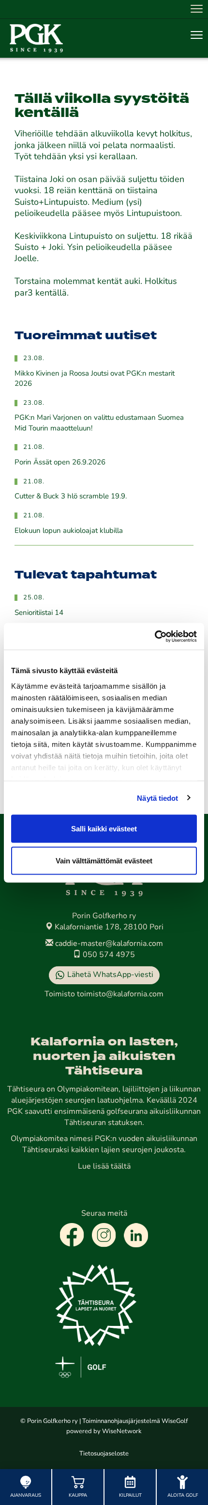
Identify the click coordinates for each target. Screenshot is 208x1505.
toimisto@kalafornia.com (120, 994)
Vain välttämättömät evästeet (104, 860)
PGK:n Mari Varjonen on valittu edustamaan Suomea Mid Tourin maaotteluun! (99, 423)
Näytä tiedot (157, 798)
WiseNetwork (122, 1431)
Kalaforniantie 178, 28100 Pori (108, 927)
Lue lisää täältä (104, 1167)
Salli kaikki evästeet (104, 829)
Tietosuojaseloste (104, 1454)
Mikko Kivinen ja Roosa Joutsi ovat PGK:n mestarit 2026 (95, 379)
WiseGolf (175, 1421)
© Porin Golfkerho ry (49, 1421)
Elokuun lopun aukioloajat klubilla (69, 531)
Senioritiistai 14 (39, 613)
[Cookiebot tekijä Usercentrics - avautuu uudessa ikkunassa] (154, 636)
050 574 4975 (108, 955)
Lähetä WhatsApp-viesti (110, 975)
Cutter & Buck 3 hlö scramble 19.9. (71, 496)
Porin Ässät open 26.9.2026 (60, 462)
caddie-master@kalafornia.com (108, 944)
